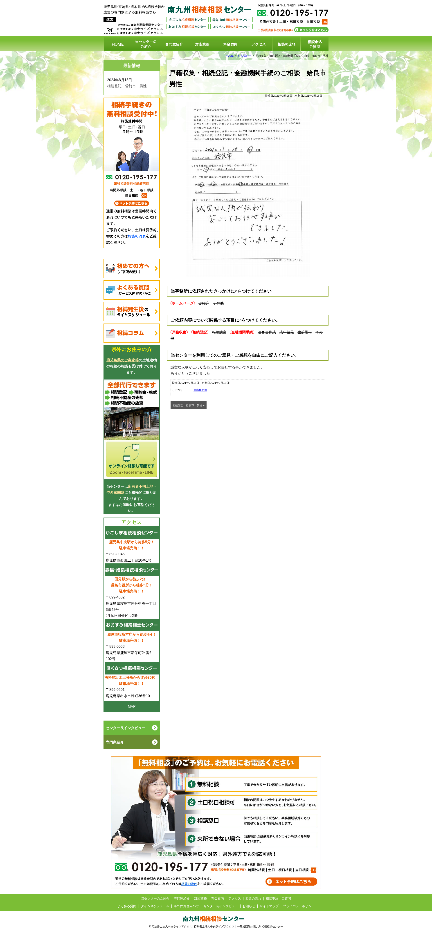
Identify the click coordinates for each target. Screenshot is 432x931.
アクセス (258, 44)
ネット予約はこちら (312, 30)
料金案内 (230, 44)
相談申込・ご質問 (314, 44)
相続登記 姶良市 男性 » (189, 405)
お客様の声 (244, 55)
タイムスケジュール (155, 906)
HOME (118, 44)
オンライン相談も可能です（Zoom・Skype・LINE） (132, 429)
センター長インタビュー (220, 906)
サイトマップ (269, 906)
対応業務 (202, 44)
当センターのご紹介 (146, 44)
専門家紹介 (174, 44)
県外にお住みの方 (186, 906)
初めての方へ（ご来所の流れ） (132, 268)
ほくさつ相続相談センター (231, 26)
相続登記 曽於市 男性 (127, 86)
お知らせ (249, 906)
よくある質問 (126, 906)
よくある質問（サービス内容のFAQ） (132, 290)
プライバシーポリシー (299, 906)
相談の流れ (286, 44)
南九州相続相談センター (209, 9)
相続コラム (132, 333)
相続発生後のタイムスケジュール (132, 311)
